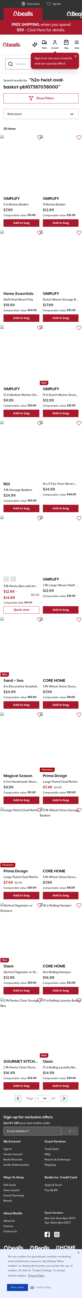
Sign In (7, 1149)
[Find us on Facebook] (47, 1234)
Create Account (12, 1154)
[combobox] (41, 114)
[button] (41, 1287)
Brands (7, 1200)
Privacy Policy (36, 1275)
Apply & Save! (53, 1184)
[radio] (6, 579)
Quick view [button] (26, 611)
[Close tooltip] (75, 56)
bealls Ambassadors (16, 1164)
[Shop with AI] (34, 44)
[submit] (70, 1131)
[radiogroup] (9, 579)
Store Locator (11, 1190)
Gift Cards (9, 1184)
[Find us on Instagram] (56, 1234)
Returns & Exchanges (58, 1159)
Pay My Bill (51, 1190)
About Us (9, 1220)
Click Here (36, 30)
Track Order (52, 1149)
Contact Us (10, 1231)
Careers (8, 1226)
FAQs (48, 1154)
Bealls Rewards (13, 1159)
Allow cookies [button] (17, 1287)
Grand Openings (13, 1195)
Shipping (50, 1164)
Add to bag (26, 224)
